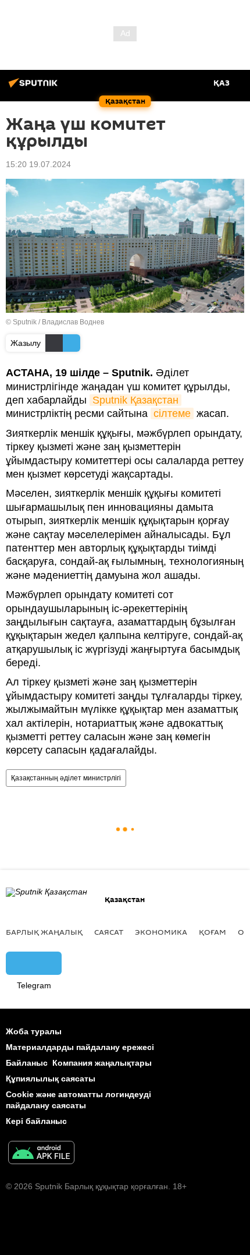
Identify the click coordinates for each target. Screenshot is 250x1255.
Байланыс (27, 1062)
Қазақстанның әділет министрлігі (66, 778)
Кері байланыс (36, 1121)
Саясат (108, 932)
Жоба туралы (34, 1031)
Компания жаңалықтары (102, 1062)
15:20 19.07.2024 (38, 164)
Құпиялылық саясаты (50, 1078)
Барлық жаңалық (44, 932)
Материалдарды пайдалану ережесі (80, 1047)
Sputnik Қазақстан (135, 400)
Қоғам (212, 932)
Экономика (161, 932)
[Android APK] (41, 1154)
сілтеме (172, 413)
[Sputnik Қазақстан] (35, 87)
